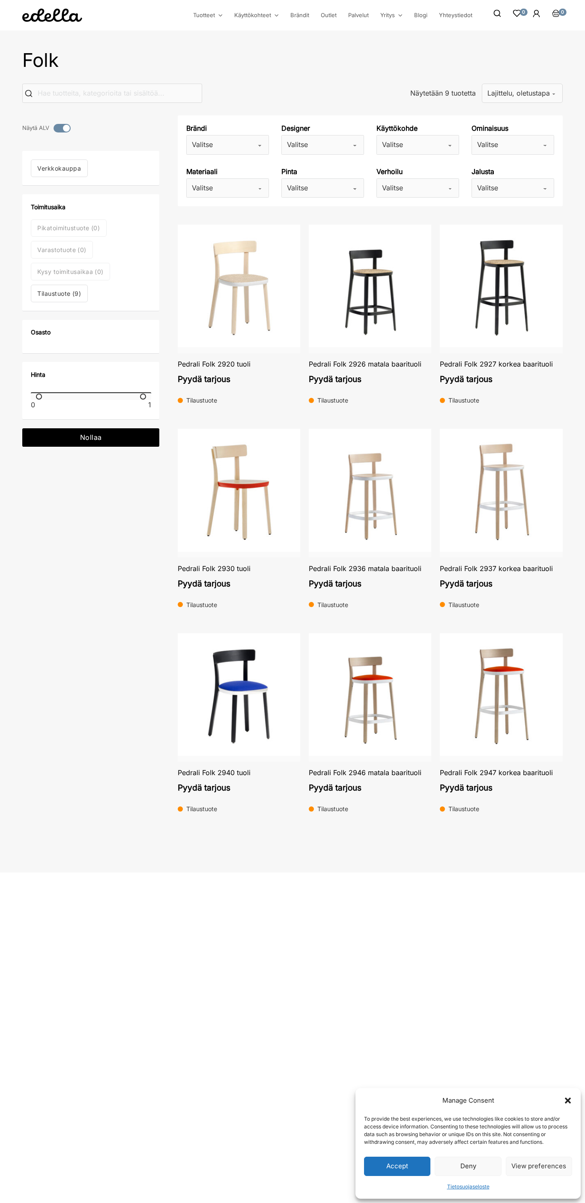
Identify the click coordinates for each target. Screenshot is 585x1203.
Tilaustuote (59, 293)
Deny (468, 1166)
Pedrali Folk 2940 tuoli (214, 772)
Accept (397, 1166)
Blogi (420, 15)
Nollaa (91, 437)
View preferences (538, 1166)
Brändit (299, 15)
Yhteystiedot (455, 15)
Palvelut (358, 15)
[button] (568, 1100)
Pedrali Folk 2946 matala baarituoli (365, 772)
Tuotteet (204, 15)
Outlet (329, 15)
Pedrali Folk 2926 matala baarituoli (365, 364)
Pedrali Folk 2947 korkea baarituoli (496, 772)
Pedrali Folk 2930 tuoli (214, 568)
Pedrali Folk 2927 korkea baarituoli (496, 364)
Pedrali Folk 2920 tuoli (214, 364)
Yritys (387, 15)
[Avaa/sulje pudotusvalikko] (220, 15)
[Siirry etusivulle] (52, 15)
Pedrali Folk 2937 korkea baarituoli (496, 568)
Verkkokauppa (59, 168)
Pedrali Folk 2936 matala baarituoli (365, 568)
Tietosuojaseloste (468, 1186)
